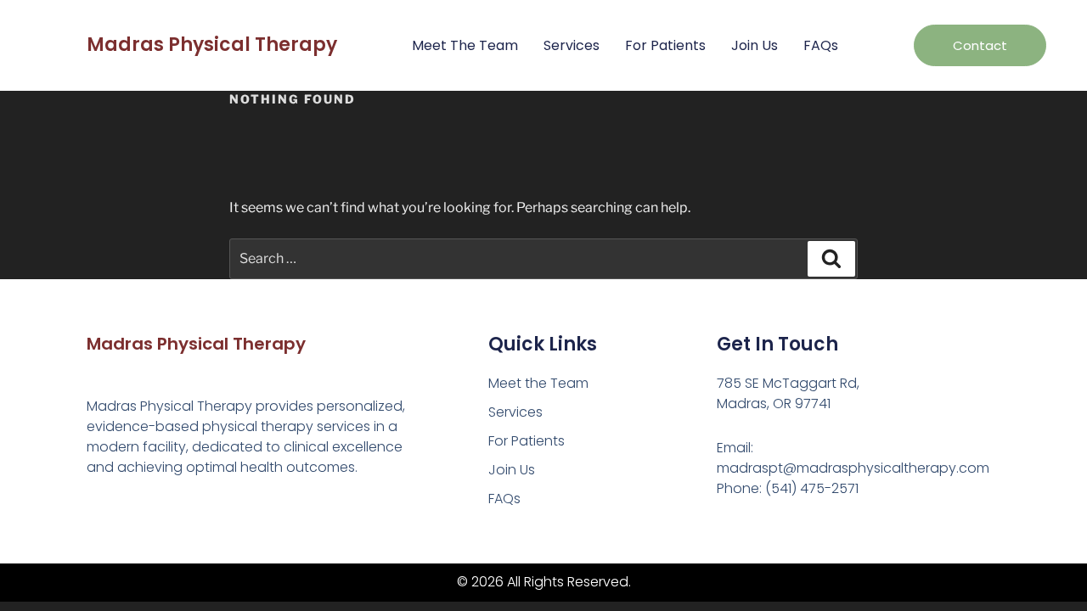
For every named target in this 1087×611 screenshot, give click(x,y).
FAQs (820, 45)
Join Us (754, 45)
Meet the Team (465, 45)
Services (572, 45)
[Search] (831, 259)
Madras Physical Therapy (212, 44)
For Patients (665, 45)
